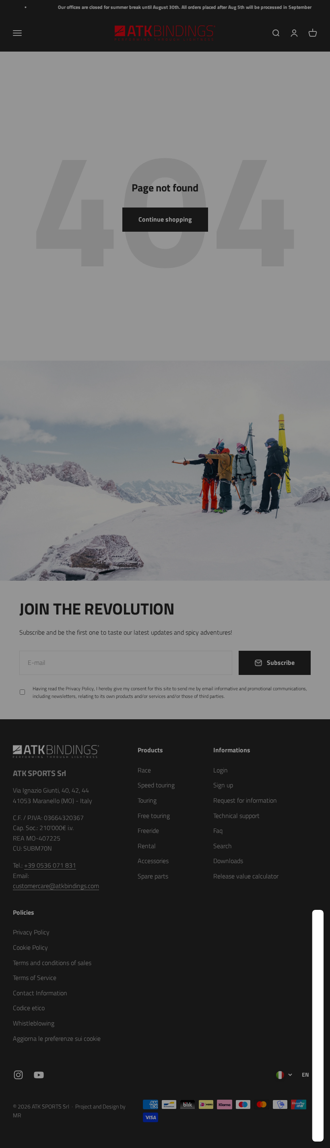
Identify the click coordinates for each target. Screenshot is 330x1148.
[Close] (307, 926)
